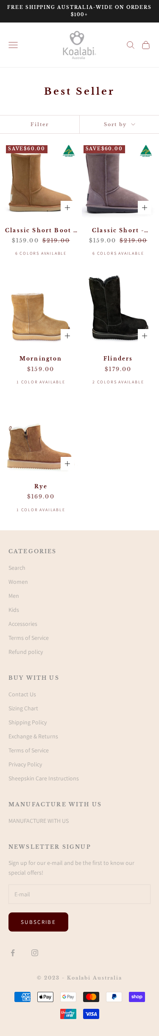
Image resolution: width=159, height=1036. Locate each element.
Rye (40, 486)
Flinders (118, 358)
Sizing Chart (23, 708)
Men (13, 596)
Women (18, 582)
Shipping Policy (27, 722)
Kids (13, 610)
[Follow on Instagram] (35, 953)
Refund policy (25, 652)
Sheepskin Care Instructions (43, 778)
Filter (40, 124)
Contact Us (22, 694)
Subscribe (38, 922)
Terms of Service (28, 638)
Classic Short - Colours (118, 231)
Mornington (41, 358)
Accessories (22, 624)
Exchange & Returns (33, 736)
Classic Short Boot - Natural (40, 231)
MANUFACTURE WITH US (38, 821)
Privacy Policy (25, 764)
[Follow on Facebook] (12, 953)
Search (16, 567)
